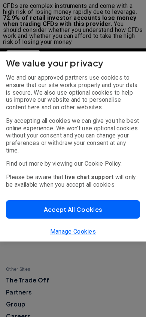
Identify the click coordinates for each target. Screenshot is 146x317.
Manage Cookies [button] (73, 231)
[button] (73, 209)
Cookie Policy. (103, 163)
